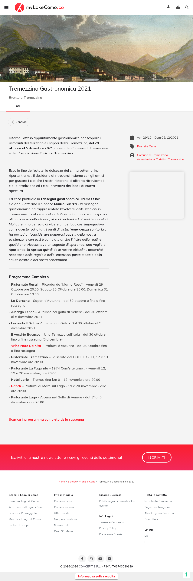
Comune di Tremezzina (152, 155)
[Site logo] (40, 7)
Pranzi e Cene (146, 146)
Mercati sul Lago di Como (25, 519)
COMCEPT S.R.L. (90, 566)
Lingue (149, 529)
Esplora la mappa (20, 525)
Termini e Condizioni (112, 522)
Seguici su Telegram (157, 507)
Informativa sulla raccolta (96, 576)
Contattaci (151, 519)
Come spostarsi (64, 507)
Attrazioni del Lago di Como (26, 507)
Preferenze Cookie (110, 534)
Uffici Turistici (62, 513)
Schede (72, 481)
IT (146, 541)
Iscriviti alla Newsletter (158, 501)
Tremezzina (33, 97)
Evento (14, 97)
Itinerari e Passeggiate (23, 513)
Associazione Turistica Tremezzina (160, 159)
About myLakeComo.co (159, 513)
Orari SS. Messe (64, 531)
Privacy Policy (107, 528)
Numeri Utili (61, 525)
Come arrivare (63, 501)
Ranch (16, 386)
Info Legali (106, 516)
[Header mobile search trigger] (186, 7)
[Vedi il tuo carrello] (178, 7)
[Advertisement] (156, 195)
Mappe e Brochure (65, 519)
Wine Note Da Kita (26, 346)
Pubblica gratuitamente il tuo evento (117, 503)
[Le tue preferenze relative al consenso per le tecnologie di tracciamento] (186, 574)
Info (18, 106)
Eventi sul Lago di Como (24, 501)
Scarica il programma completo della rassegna (46, 419)
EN (146, 535)
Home (62, 481)
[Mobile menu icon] (6, 7)
